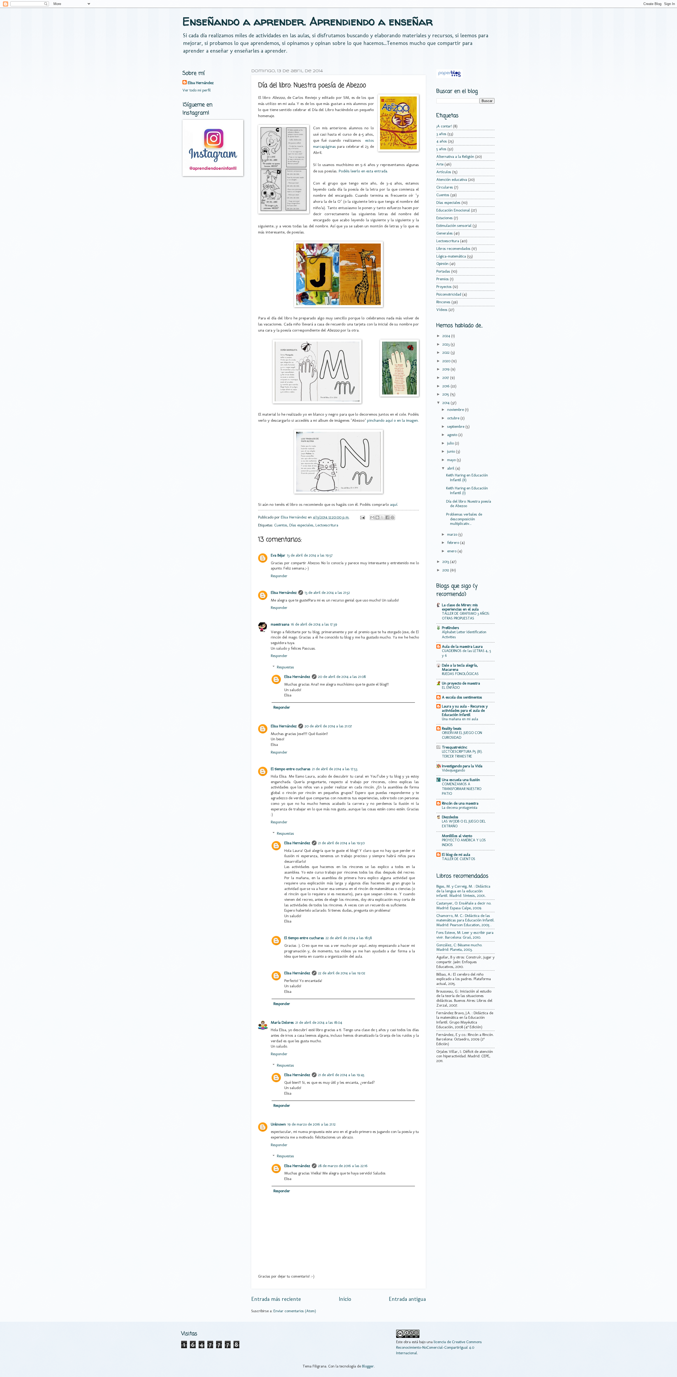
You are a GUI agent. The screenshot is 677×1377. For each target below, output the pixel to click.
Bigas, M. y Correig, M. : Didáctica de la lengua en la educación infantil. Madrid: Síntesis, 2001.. (463, 891)
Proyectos (444, 286)
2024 (446, 335)
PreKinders (450, 627)
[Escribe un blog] (377, 517)
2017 (446, 377)
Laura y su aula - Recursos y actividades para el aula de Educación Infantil (465, 710)
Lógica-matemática (451, 256)
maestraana (280, 624)
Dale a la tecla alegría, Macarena (460, 667)
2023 (446, 344)
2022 (446, 352)
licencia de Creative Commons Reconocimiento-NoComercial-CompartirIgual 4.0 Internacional (439, 1347)
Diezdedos (450, 817)
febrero (453, 542)
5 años (441, 148)
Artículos (443, 171)
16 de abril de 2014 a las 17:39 (314, 624)
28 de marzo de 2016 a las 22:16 (343, 1165)
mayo (452, 459)
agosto (452, 434)
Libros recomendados (453, 248)
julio (451, 443)
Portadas (443, 271)
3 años (441, 133)
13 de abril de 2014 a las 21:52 (327, 592)
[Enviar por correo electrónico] (372, 517)
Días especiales (301, 525)
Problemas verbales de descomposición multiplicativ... (464, 519)
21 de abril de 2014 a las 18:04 (318, 1022)
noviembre (456, 409)
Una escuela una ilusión (461, 779)
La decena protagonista (459, 807)
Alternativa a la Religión (455, 156)
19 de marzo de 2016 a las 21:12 (311, 1124)
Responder (279, 575)
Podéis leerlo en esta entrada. (363, 170)
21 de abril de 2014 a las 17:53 (334, 768)
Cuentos (280, 525)
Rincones (443, 302)
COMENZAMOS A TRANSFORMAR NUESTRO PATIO (461, 789)
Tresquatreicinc (454, 747)
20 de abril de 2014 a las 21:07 (328, 726)
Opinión (442, 263)
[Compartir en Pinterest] (392, 517)
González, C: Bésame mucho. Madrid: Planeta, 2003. (459, 947)
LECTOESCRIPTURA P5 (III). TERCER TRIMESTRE (462, 754)
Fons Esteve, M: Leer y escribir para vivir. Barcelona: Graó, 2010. (464, 935)
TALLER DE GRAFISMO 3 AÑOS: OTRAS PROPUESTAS (466, 616)
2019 (446, 369)
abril (451, 468)
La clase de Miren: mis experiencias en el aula (460, 607)
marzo (452, 534)
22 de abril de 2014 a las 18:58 (349, 937)
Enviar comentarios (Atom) (294, 1311)
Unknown (278, 1124)
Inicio (345, 1299)
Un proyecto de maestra (461, 683)
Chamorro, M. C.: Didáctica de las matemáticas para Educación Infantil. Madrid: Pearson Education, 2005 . (465, 920)
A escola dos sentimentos (462, 697)
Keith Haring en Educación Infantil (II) (467, 477)
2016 (446, 386)
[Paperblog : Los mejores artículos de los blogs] (449, 76)
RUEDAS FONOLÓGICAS (460, 674)
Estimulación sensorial (454, 225)
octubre (453, 418)
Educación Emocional (453, 210)
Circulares (444, 187)
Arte (439, 164)
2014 (446, 402)
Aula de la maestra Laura (462, 646)
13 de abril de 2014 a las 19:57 (310, 555)
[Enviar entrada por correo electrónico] (362, 517)
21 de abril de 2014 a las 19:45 (341, 1074)
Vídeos (441, 309)
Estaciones (444, 217)
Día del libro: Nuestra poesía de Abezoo (468, 503)
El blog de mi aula (456, 854)
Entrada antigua (407, 1299)
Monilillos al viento (457, 835)
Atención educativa (451, 179)
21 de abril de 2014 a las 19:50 (341, 843)
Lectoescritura (326, 525)
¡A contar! (444, 126)
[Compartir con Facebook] (387, 517)
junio (451, 451)
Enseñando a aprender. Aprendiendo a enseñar (307, 21)
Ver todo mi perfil (196, 90)
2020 (446, 361)
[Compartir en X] (382, 517)
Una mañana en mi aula (460, 719)
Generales (444, 233)
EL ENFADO (451, 687)
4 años (441, 141)
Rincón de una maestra (460, 803)
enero (452, 551)
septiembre (456, 426)
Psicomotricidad (448, 294)
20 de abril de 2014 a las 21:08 (342, 676)
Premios (442, 279)
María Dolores (282, 1022)
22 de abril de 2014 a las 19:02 (341, 973)
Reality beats (451, 728)
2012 (446, 570)
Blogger (368, 1366)
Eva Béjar (278, 555)
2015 (446, 394)
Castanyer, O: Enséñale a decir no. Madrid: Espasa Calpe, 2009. (463, 905)
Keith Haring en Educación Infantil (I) (467, 490)
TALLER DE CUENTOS (458, 859)
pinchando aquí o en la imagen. (392, 420)
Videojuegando (453, 770)
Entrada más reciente (276, 1299)
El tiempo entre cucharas (290, 768)
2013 (446, 561)
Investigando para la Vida (462, 766)
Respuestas (285, 667)
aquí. (394, 504)
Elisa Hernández (284, 592)
